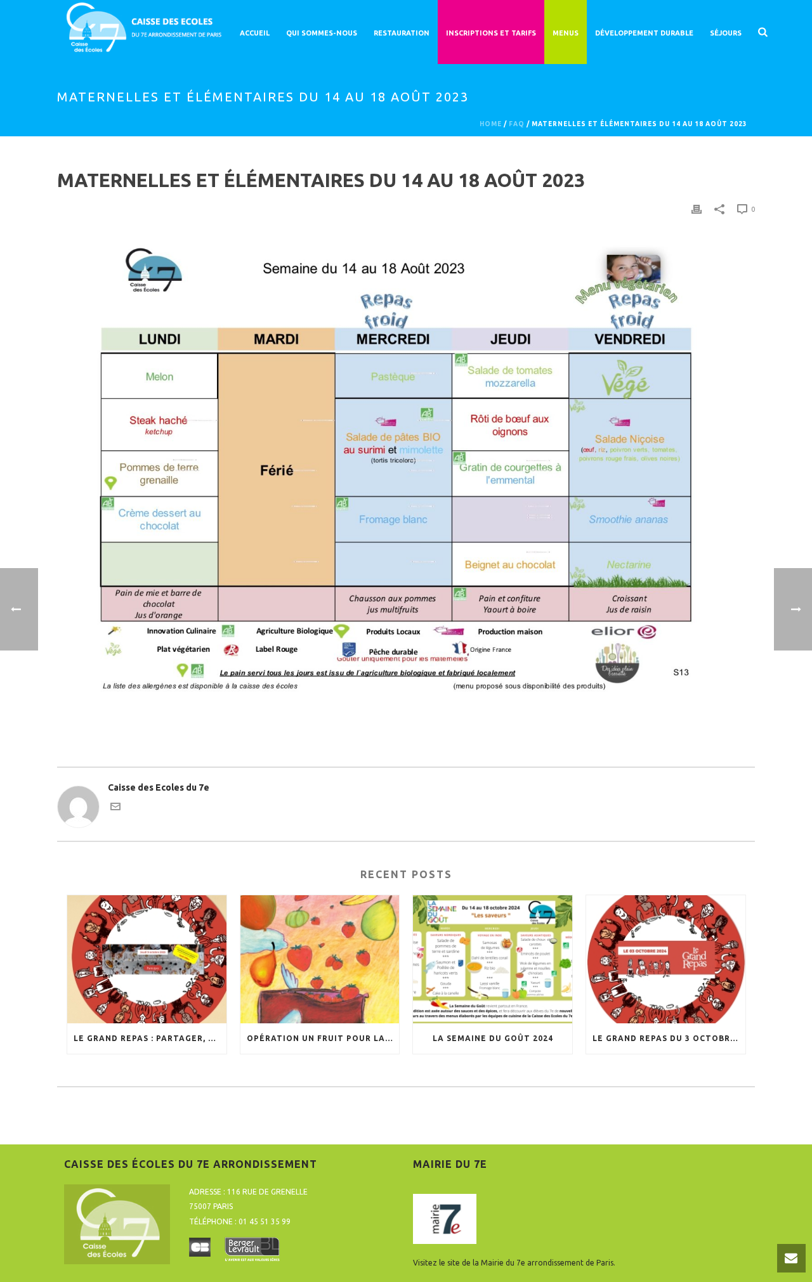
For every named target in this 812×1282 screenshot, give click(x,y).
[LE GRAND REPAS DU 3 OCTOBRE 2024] (665, 959)
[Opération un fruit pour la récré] (320, 959)
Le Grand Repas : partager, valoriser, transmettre (150, 1038)
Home (491, 123)
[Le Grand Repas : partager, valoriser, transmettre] (146, 959)
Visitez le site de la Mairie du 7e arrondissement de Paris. (514, 1263)
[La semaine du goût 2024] (492, 959)
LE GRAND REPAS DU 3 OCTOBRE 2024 (669, 1038)
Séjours (726, 33)
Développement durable (644, 33)
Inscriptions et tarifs (491, 33)
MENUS (566, 33)
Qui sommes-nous (321, 33)
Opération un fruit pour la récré (323, 1038)
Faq (517, 123)
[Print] (696, 209)
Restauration (401, 33)
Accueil (255, 33)
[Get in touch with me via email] (115, 808)
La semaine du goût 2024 (493, 1038)
